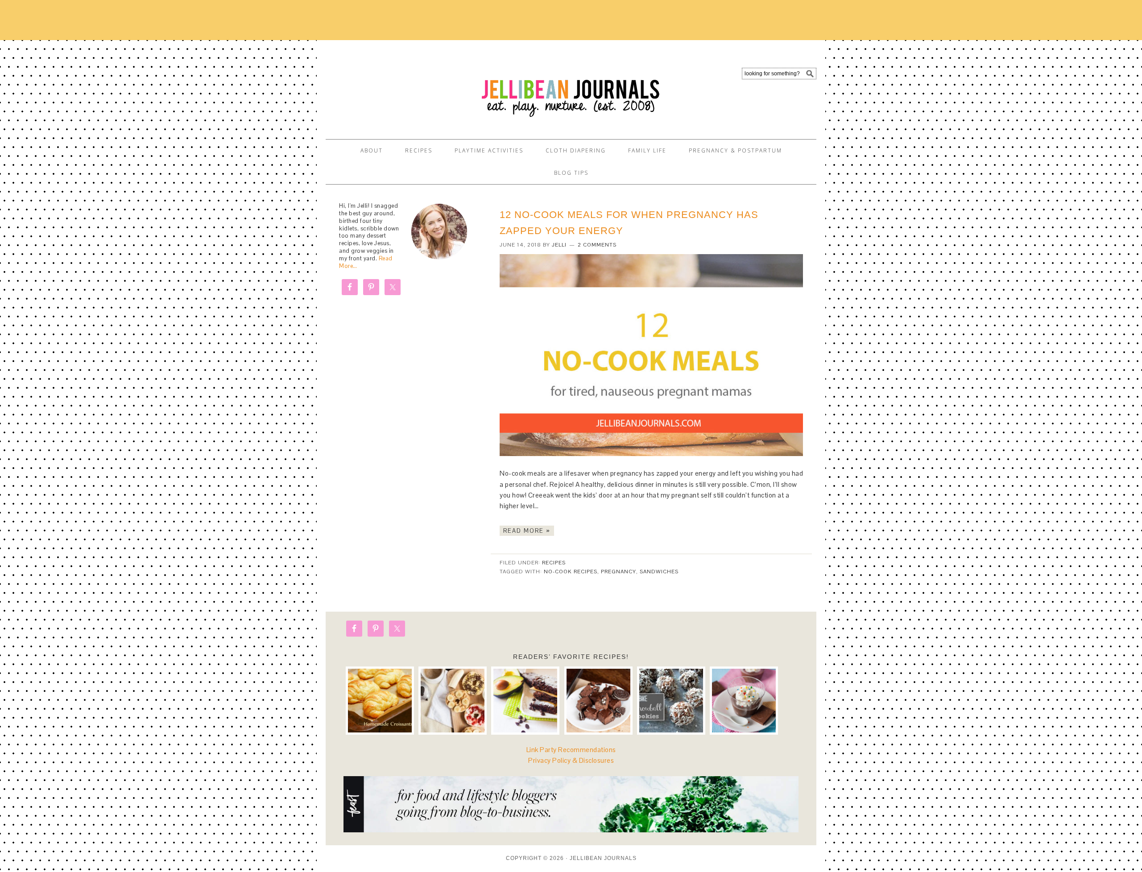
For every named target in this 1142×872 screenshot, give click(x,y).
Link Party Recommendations (571, 749)
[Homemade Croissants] (380, 700)
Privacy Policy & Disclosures (571, 760)
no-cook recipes (570, 571)
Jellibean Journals (406, 85)
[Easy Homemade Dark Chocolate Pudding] (744, 700)
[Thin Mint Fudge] (598, 700)
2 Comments (597, 244)
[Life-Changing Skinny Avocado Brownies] (525, 700)
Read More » (526, 531)
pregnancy (618, 571)
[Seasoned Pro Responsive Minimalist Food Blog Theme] (571, 830)
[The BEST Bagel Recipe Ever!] (452, 700)
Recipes (554, 562)
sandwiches (659, 571)
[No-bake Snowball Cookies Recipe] (671, 700)
